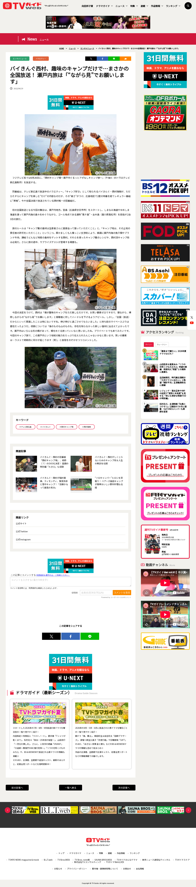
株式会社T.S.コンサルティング (87, 862)
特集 (132, 6)
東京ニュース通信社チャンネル (156, 860)
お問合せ (127, 869)
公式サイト (21, 523)
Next (188, 810)
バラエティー (41, 58)
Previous (7, 810)
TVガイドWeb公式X (115, 862)
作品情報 (155, 6)
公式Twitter (22, 531)
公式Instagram (23, 539)
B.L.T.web (48, 860)
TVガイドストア (182, 860)
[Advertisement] (165, 155)
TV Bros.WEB (63, 860)
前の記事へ (17, 787)
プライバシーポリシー (77, 869)
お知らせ (58, 869)
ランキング (171, 6)
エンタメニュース (20, 58)
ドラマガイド (103, 6)
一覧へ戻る (70, 787)
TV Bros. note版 (82, 860)
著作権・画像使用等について (105, 869)
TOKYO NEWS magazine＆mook (23, 860)
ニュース (120, 6)
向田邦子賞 (87, 6)
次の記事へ (124, 787)
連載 (143, 6)
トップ (61, 853)
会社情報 (140, 869)
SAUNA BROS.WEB (103, 860)
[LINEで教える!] (114, 58)
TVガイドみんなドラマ (127, 860)
